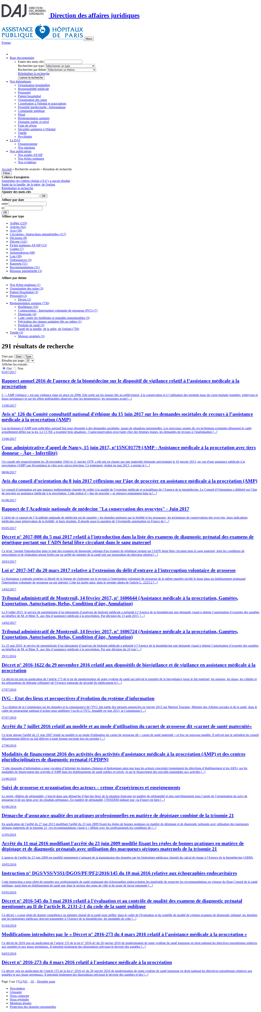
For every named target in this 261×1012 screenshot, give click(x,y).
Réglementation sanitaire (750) (29, 303)
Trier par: (7, 356)
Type (28, 356)
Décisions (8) (18, 238)
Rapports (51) (19, 263)
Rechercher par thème (32, 69)
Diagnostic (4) (27, 314)
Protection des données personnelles (33, 1007)
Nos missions (26, 147)
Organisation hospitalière (34, 85)
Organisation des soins (32, 100)
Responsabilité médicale (33, 89)
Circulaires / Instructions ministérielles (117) (38, 234)
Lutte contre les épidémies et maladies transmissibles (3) (54, 318)
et (3, 208)
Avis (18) (16, 230)
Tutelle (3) (16, 332)
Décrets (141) (18, 241)
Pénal (21, 114)
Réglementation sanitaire (34, 118)
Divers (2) (24, 299)
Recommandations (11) (25, 267)
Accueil (7, 169)
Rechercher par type (31, 66)
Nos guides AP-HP (30, 155)
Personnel (24, 92)
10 (32, 981)
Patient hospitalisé (29, 96)
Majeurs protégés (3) (31, 336)
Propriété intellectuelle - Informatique (42, 107)
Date (18, 356)
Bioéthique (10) (28, 307)
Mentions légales (20, 1003)
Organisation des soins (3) (26, 288)
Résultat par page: (13, 360)
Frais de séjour (27, 125)
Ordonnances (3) (20, 260)
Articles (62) (18, 227)
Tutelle (22, 133)
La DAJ (15, 140)
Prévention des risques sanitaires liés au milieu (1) (50, 321)
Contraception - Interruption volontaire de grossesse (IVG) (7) (57, 310)
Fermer (6, 42)
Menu (89, 38)
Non (20, 368)
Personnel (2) (18, 296)
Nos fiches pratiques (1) (25, 285)
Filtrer (6, 173)
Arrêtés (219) (18, 223)
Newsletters (17, 988)
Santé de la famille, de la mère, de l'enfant (28, 184)
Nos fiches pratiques (31, 158)
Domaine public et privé (33, 122)
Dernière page (46, 981)
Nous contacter (19, 996)
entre (5, 203)
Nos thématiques (20, 81)
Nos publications (20, 151)
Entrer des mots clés (31, 61)
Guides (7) (16, 249)
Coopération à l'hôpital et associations (42, 103)
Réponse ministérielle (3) (26, 271)
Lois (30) (16, 256)
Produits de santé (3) (31, 325)
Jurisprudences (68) (22, 252)
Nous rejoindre (19, 999)
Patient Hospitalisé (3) (24, 292)
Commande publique (31, 111)
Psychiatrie (25, 136)
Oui (9, 368)
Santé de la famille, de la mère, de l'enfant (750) (48, 329)
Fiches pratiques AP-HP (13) (28, 245)
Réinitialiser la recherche (34, 73)
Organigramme (27, 144)
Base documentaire (22, 58)
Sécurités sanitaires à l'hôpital (36, 129)
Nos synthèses (27, 162)
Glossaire (16, 992)
